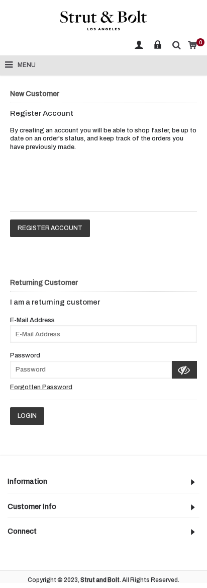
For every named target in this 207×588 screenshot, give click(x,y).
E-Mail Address (32, 320)
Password (25, 355)
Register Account (50, 228)
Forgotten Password (41, 387)
